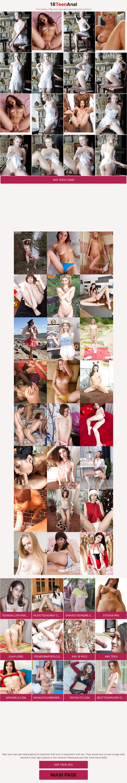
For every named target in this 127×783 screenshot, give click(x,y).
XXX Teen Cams (63, 179)
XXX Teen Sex (63, 764)
